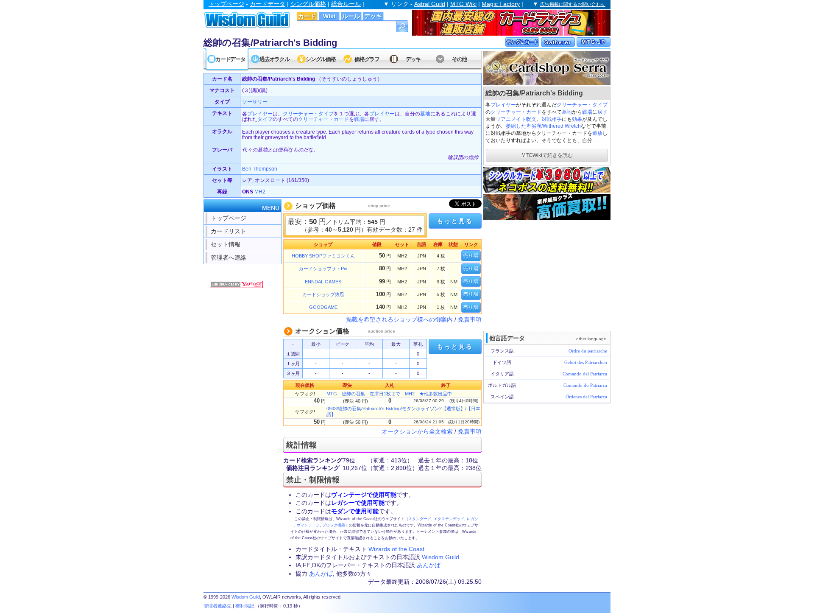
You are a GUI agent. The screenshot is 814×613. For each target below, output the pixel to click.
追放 (597, 133)
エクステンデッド (449, 519)
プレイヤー (503, 105)
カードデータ (267, 3)
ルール (351, 16)
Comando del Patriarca (585, 373)
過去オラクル (274, 59)
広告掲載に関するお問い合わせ (572, 4)
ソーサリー (255, 102)
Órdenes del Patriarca (586, 396)
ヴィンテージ (308, 525)
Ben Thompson (259, 169)
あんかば (428, 565)
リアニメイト (511, 119)
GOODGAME (323, 307)
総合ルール (346, 3)
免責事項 (470, 319)
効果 (577, 119)
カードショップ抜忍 (323, 294)
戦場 (587, 112)
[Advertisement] (546, 274)
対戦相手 (551, 119)
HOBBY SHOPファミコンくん (323, 255)
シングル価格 (308, 3)
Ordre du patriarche (588, 350)
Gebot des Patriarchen (585, 362)
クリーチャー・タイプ (582, 105)
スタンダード (419, 519)
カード (307, 16)
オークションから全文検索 (417, 431)
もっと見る (455, 221)
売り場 (471, 255)
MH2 (259, 192)
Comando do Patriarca (585, 385)
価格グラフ (366, 59)
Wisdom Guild (440, 557)
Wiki (329, 16)
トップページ (226, 3)
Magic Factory (501, 3)
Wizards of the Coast (396, 549)
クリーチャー (506, 112)
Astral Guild (429, 3)
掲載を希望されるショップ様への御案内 (399, 319)
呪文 (531, 119)
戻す (602, 112)
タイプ (265, 119)
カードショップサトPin (323, 268)
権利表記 (244, 605)
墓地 (567, 112)
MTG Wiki (463, 3)
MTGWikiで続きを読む (547, 155)
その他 (459, 59)
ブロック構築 (333, 525)
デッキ (373, 16)
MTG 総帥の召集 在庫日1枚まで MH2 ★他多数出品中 (389, 393)
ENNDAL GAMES (323, 281)
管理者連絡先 (217, 605)
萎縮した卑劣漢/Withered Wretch (543, 126)
